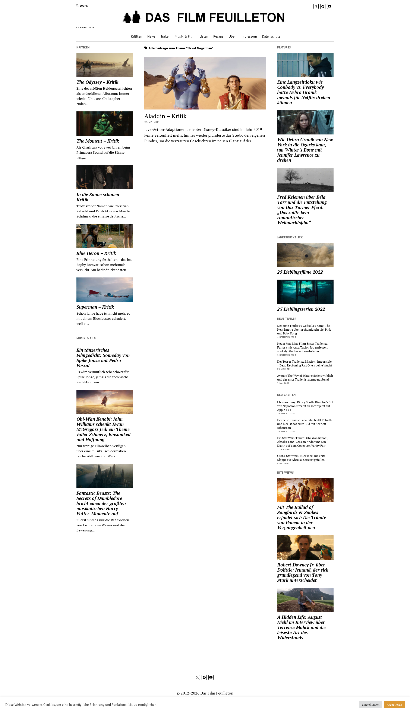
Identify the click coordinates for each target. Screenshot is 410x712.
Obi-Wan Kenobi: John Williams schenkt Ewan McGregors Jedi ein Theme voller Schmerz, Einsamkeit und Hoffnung (103, 429)
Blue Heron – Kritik (96, 253)
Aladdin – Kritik (165, 116)
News (151, 36)
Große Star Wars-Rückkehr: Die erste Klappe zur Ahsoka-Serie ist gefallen (301, 458)
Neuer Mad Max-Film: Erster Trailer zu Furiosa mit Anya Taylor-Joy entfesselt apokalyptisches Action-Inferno (302, 347)
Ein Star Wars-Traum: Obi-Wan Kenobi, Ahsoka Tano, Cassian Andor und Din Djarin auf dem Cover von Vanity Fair (302, 442)
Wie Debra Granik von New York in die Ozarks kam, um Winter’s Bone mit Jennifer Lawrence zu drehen (305, 150)
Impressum (249, 36)
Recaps (218, 36)
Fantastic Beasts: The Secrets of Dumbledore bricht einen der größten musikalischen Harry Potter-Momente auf (101, 503)
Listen (203, 36)
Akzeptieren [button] (394, 704)
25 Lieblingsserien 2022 (301, 309)
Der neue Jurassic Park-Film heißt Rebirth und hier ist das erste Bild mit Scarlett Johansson (304, 424)
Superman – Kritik (95, 306)
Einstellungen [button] (370, 704)
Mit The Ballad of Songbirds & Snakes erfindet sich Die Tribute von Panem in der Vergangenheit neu (301, 517)
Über (232, 36)
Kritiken (136, 36)
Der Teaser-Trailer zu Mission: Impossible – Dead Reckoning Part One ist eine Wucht (304, 363)
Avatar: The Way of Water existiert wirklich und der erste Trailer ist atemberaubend (305, 377)
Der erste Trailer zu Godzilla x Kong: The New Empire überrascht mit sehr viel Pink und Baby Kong (304, 329)
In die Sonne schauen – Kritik (99, 197)
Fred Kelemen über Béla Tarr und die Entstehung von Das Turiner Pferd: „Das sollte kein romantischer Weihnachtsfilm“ (302, 209)
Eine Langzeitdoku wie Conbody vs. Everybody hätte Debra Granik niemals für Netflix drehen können (303, 92)
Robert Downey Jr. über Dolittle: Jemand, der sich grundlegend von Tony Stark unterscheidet (302, 572)
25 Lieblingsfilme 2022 (300, 271)
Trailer (165, 36)
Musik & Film (184, 36)
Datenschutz (271, 36)
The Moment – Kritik (97, 140)
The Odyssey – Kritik (97, 82)
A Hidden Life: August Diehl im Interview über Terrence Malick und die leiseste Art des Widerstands (301, 627)
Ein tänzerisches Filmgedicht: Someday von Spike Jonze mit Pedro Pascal (103, 357)
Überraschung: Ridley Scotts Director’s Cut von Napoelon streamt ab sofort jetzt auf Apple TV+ (305, 406)
